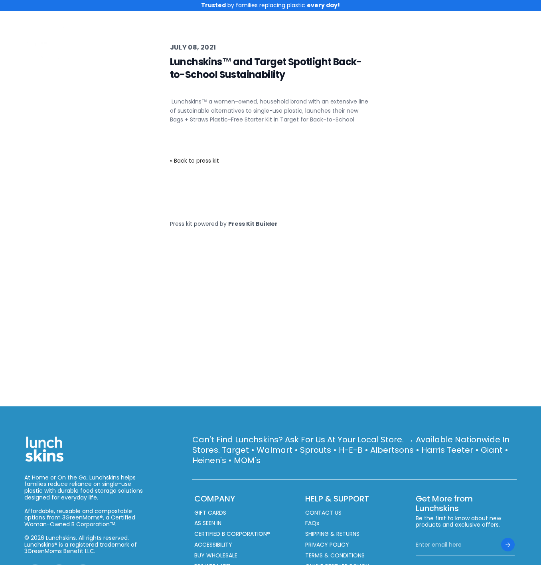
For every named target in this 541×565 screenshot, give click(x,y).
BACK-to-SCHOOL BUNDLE (300, 43)
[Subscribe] (508, 544)
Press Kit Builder (253, 224)
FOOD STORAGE (133, 43)
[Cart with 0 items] (512, 43)
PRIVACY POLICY (327, 544)
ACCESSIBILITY (213, 544)
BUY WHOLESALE (215, 555)
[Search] (481, 43)
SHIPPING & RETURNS (332, 534)
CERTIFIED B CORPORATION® (232, 534)
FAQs (312, 523)
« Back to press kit (194, 161)
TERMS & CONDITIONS (335, 555)
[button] (512, 43)
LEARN (431, 43)
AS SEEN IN (207, 523)
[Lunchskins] (50, 43)
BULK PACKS (384, 43)
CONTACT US (323, 512)
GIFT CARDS (210, 512)
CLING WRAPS (207, 43)
